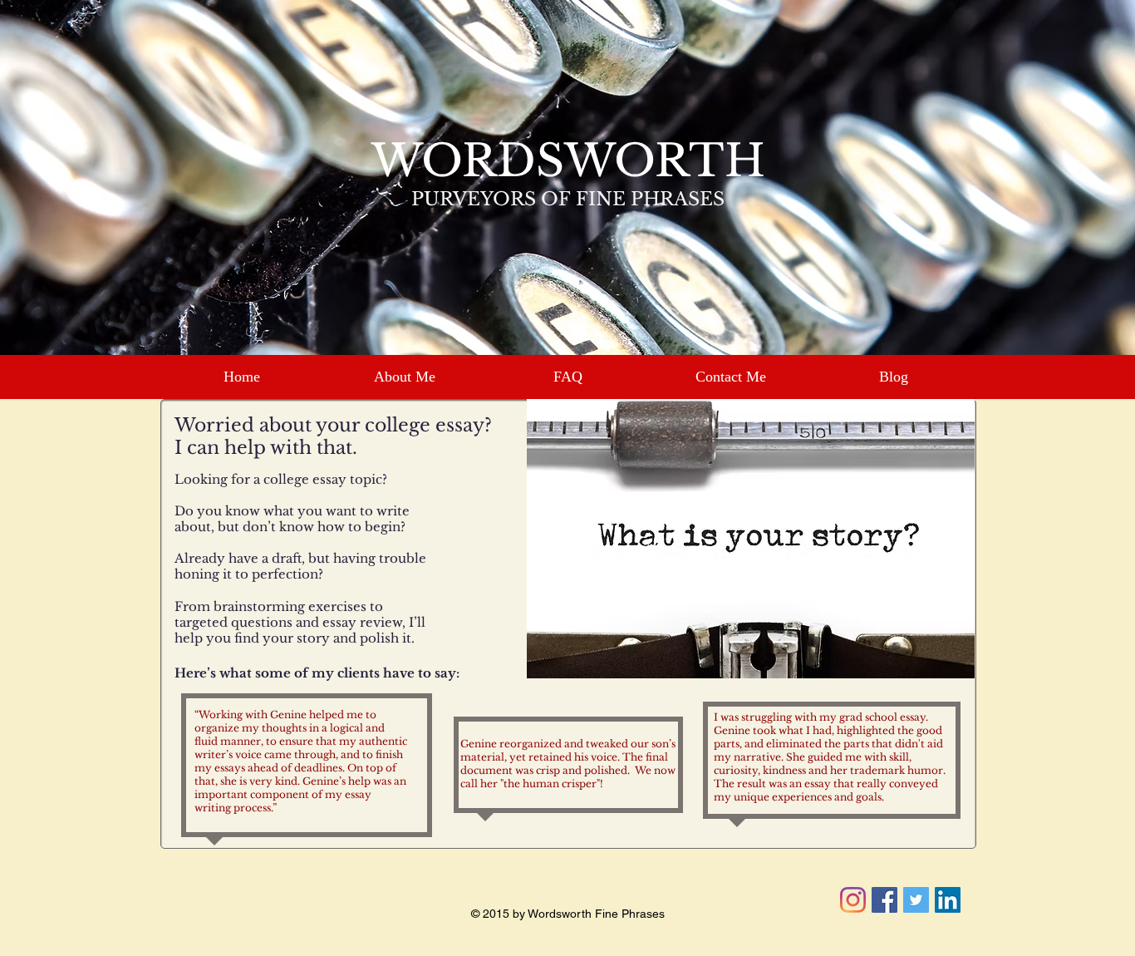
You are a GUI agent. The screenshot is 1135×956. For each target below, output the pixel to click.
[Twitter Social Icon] (916, 900)
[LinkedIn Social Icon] (948, 900)
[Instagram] (853, 900)
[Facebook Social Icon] (884, 900)
